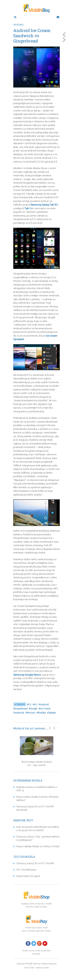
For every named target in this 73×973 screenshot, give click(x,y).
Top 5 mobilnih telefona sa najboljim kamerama (64, 34)
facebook (28, 943)
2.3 (29, 704)
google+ (39, 943)
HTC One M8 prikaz (26, 869)
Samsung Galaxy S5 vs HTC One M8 (35, 863)
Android (44, 704)
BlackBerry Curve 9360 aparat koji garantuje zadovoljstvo (64, 39)
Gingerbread (21, 708)
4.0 (35, 704)
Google (33, 708)
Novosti (31, 712)
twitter (33, 943)
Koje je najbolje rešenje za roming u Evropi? (38, 846)
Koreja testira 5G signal (28, 876)
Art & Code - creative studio (36, 967)
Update (52, 712)
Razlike (42, 712)
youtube (44, 943)
